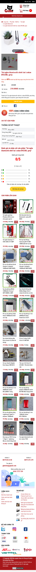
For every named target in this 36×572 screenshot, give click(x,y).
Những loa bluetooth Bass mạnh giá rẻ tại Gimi (27, 510)
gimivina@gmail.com (9, 466)
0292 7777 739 (18, 471)
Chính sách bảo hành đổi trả (19, 19)
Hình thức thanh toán (17, 16)
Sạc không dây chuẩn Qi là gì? (28, 519)
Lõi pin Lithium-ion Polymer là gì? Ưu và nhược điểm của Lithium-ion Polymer (27, 497)
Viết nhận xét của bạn (18, 189)
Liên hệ (31, 27)
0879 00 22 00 (7, 460)
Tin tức (13, 27)
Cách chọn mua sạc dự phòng (27, 515)
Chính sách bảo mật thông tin (19, 23)
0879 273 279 (28, 460)
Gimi (33, 1)
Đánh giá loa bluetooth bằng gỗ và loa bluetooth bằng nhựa (27, 504)
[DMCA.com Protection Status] (18, 568)
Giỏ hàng (27, 10)
